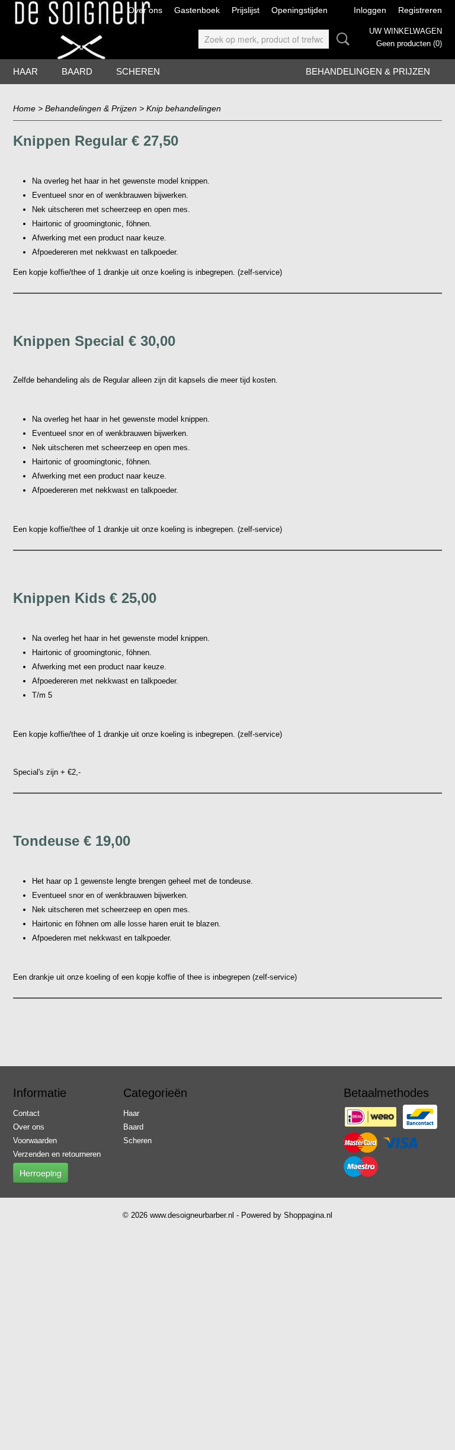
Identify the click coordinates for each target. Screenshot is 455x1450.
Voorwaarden (35, 1140)
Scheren (138, 71)
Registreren (420, 10)
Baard (77, 71)
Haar (25, 71)
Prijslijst (245, 10)
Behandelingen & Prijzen (368, 71)
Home (24, 108)
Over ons (145, 10)
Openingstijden (299, 10)
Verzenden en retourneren (57, 1154)
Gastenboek (197, 10)
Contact (26, 1113)
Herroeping (41, 1173)
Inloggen (370, 10)
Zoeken (341, 39)
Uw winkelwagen (405, 31)
